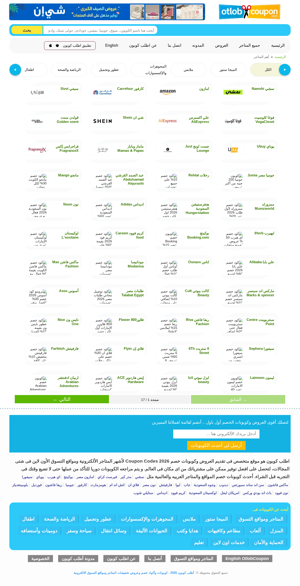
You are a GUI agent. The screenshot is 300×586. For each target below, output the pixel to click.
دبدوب (223, 485)
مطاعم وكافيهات (224, 530)
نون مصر (149, 485)
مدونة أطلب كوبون (78, 558)
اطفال (28, 518)
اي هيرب (53, 477)
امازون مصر (84, 477)
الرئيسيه (280, 57)
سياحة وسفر (79, 530)
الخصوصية (40, 558)
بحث (27, 30)
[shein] (107, 12)
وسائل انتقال (114, 530)
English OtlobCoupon (247, 558)
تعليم (199, 542)
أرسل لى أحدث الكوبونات (216, 445)
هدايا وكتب (187, 530)
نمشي (139, 477)
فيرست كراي (107, 477)
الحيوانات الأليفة (151, 530)
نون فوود (281, 493)
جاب (186, 485)
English (111, 45)
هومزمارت (98, 485)
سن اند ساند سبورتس (247, 485)
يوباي (39, 477)
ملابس (189, 518)
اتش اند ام (116, 485)
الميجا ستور (216, 518)
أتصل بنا (155, 558)
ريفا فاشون (53, 485)
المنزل (276, 530)
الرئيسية (278, 45)
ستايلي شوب (143, 493)
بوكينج (68, 477)
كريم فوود (177, 493)
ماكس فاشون (277, 485)
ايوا (177, 485)
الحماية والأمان (268, 542)
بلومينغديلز (20, 485)
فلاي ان (133, 485)
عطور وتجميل (98, 518)
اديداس (161, 493)
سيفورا (27, 477)
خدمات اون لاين (229, 542)
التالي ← (62, 399)
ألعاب (255, 530)
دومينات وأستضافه (39, 530)
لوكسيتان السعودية (202, 493)
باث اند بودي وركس (256, 493)
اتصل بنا (174, 45)
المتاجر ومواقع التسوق (261, 518)
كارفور (81, 485)
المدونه (198, 45)
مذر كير (125, 477)
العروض (221, 45)
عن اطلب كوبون (143, 45)
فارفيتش (165, 485)
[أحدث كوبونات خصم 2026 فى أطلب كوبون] (248, 11)
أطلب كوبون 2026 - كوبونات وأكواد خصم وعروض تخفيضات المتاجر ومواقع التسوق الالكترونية (134, 573)
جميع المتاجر (249, 45)
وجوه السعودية (204, 485)
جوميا (69, 485)
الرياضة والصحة (59, 518)
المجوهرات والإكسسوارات (147, 518)
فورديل (36, 485)
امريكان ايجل (229, 493)
